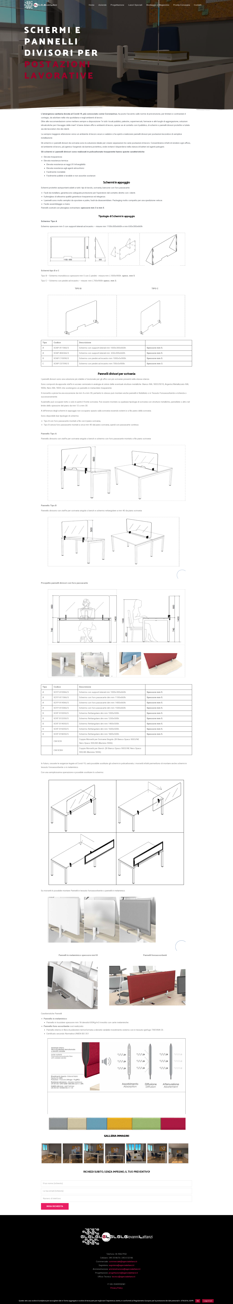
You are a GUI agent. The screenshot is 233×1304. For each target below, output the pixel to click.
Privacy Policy (116, 1288)
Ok (198, 1301)
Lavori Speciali (135, 5)
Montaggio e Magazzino (157, 5)
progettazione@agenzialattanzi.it (123, 1273)
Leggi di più (208, 1301)
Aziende (102, 5)
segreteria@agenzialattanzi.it (121, 1265)
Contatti (197, 5)
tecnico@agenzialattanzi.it (123, 1276)
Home (91, 5)
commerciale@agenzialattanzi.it (123, 1261)
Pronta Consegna (181, 5)
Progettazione (117, 5)
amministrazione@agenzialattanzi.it (124, 1269)
